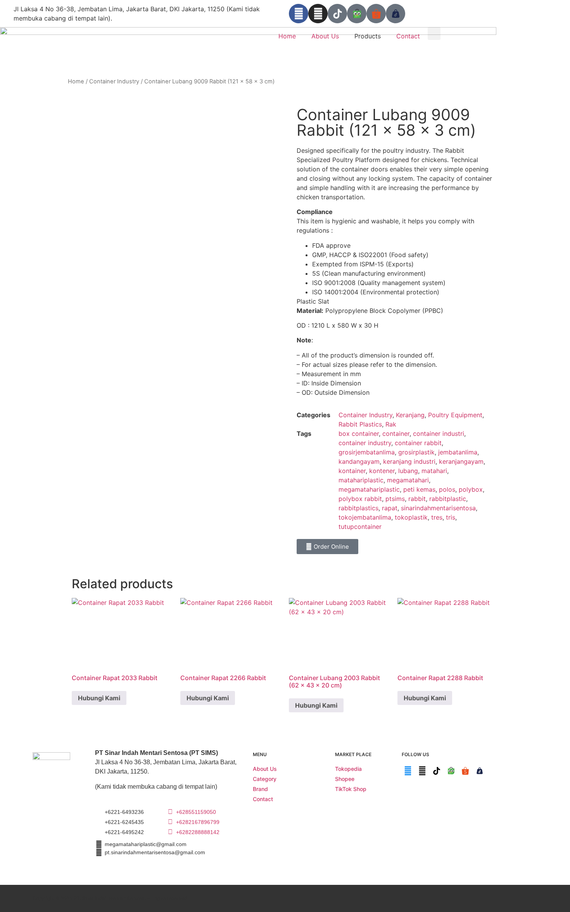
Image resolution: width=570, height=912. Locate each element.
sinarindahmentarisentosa (438, 508)
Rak (390, 424)
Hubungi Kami (99, 698)
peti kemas (419, 489)
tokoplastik (411, 517)
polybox (471, 489)
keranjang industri (409, 461)
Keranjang (410, 415)
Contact (408, 36)
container (395, 433)
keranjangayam (461, 461)
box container (359, 433)
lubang (408, 471)
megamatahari (408, 480)
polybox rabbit (360, 499)
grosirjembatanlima (367, 452)
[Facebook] (298, 13)
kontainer (352, 471)
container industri (438, 433)
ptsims (395, 499)
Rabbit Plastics (360, 424)
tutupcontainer (360, 526)
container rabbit (418, 443)
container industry (365, 443)
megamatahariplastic (369, 489)
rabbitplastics (358, 508)
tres (436, 517)
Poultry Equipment (455, 415)
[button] (434, 33)
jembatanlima (457, 452)
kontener (382, 471)
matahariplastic (361, 480)
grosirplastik (416, 452)
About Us (325, 36)
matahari (434, 471)
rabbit (417, 499)
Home (287, 36)
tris (450, 517)
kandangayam (359, 461)
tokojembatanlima (365, 517)
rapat (389, 508)
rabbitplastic (447, 499)
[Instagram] (318, 13)
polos (447, 489)
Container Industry (114, 81)
